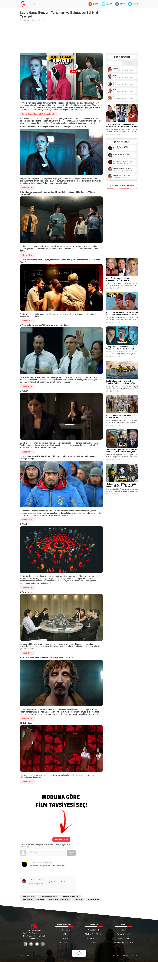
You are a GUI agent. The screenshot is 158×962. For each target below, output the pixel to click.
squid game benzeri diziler (49, 896)
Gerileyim (64, 938)
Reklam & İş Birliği (123, 934)
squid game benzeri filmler (70, 896)
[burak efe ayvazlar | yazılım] (79, 953)
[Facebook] (43, 944)
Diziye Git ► (27, 255)
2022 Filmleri (64, 942)
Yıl (129, 63)
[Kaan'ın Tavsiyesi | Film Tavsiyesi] (23, 4)
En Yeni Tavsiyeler (93, 938)
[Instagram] (26, 944)
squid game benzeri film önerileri (33, 899)
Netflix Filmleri (64, 934)
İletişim (123, 930)
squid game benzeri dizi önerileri (59, 899)
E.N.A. (31, 862)
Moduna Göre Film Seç (94, 934)
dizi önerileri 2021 (94, 899)
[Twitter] (31, 944)
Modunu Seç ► (61, 839)
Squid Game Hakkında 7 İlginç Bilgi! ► (39, 114)
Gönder (71, 853)
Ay (114, 63)
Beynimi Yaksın (64, 930)
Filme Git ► (27, 187)
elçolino (31, 879)
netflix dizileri (79, 899)
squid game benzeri (29, 896)
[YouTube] (37, 944)
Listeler (94, 942)
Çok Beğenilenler (94, 930)
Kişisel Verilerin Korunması (123, 942)
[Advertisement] (79, 37)
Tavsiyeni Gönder (123, 938)
